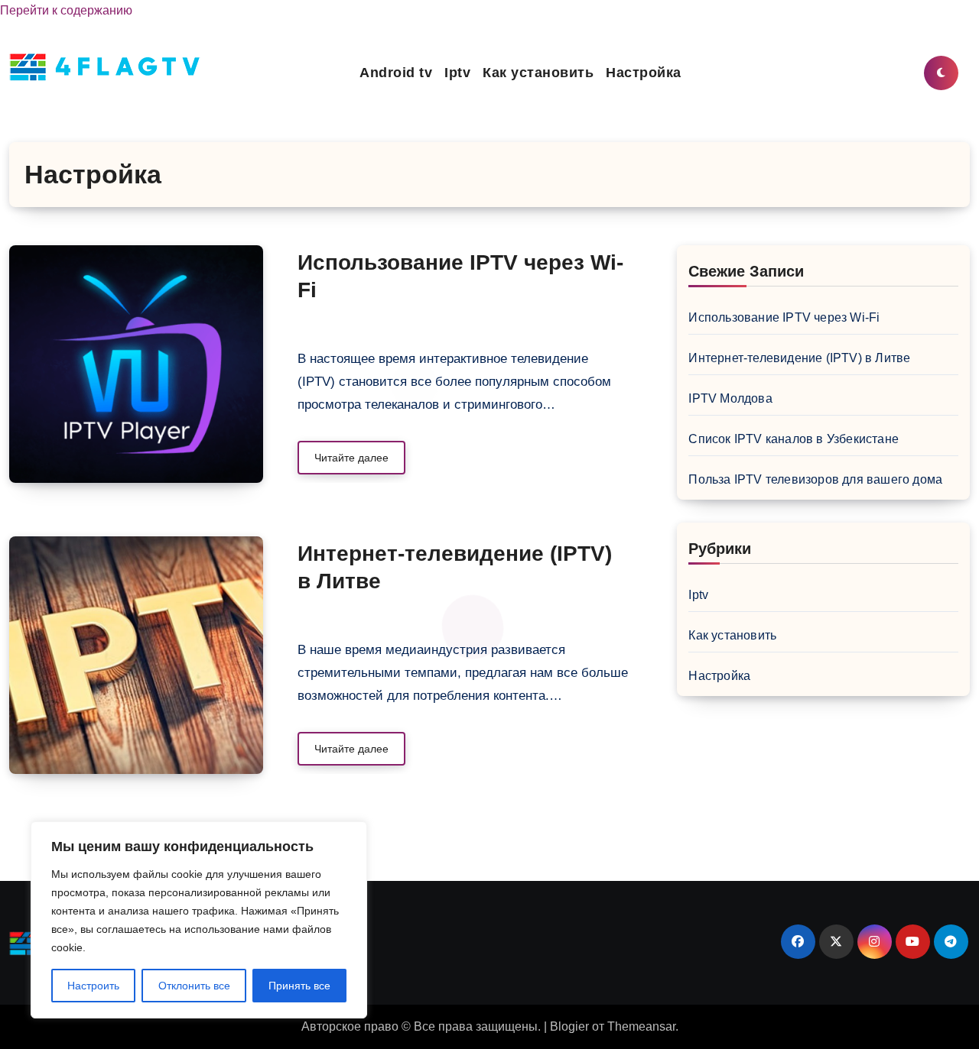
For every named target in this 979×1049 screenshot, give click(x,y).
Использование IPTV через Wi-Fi (784, 317)
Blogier (569, 1026)
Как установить (538, 72)
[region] (199, 919)
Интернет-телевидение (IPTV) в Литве (799, 357)
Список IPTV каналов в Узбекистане (793, 438)
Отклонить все (194, 985)
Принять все (299, 985)
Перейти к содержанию (66, 10)
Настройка (643, 72)
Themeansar (641, 1026)
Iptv (457, 72)
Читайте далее (351, 458)
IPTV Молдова (730, 398)
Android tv (395, 72)
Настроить (93, 985)
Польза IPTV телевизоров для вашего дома (815, 479)
